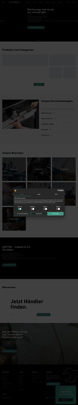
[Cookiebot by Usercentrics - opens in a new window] (58, 190)
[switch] (32, 209)
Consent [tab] (22, 194)
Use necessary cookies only (22, 213)
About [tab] (56, 194)
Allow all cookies (55, 213)
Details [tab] (39, 194)
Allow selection (39, 213)
